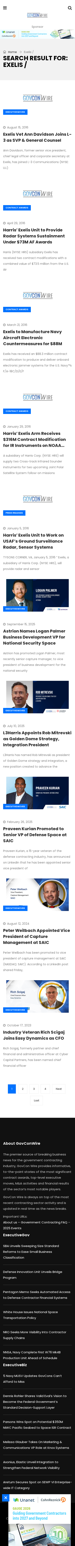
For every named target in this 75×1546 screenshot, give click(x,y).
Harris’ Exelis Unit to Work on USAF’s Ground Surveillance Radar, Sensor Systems (33, 541)
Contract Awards (17, 207)
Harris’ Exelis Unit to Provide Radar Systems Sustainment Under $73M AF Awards (34, 236)
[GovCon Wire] (37, 15)
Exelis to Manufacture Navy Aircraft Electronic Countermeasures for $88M (32, 338)
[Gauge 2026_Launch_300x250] (38, 1520)
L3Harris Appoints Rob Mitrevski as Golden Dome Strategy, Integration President (37, 739)
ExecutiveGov (16, 1235)
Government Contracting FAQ (44, 1222)
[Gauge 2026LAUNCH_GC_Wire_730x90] (37, 34)
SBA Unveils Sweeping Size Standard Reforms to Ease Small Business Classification (31, 1252)
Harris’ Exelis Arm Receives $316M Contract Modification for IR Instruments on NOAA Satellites (34, 442)
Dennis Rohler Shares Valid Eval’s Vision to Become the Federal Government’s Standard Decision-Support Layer (35, 1402)
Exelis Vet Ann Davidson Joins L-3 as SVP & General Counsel (37, 137)
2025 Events (12, 1228)
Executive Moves (15, 112)
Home (12, 52)
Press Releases (14, 512)
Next (59, 1089)
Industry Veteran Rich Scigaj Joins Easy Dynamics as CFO (34, 1035)
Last (36, 1100)
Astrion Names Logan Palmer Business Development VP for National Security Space (34, 637)
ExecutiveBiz (15, 1364)
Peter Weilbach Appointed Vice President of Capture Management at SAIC (36, 936)
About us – (12, 1222)
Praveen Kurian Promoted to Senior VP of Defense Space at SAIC (35, 835)
